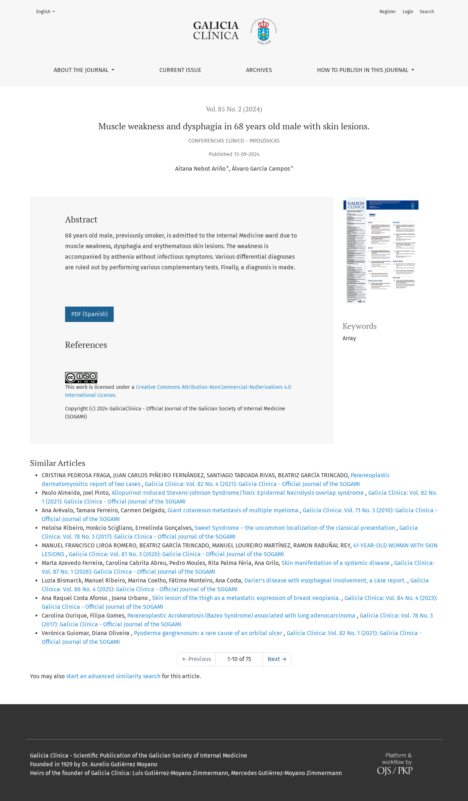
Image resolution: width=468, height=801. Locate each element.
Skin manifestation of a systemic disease (336, 562)
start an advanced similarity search (113, 676)
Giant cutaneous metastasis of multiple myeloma (233, 510)
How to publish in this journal (363, 70)
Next (277, 659)
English (48, 11)
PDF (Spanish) (89, 314)
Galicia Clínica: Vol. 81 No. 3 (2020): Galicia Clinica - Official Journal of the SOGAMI (176, 554)
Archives (259, 70)
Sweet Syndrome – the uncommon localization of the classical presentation (295, 527)
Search (427, 11)
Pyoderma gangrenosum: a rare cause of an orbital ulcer (209, 633)
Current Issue (180, 70)
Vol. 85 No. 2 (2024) (234, 109)
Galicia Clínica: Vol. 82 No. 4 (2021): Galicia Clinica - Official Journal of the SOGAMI (252, 484)
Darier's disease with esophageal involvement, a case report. (325, 580)
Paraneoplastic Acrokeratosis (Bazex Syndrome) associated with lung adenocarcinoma (242, 615)
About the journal (82, 70)
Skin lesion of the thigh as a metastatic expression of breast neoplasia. (246, 598)
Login (408, 11)
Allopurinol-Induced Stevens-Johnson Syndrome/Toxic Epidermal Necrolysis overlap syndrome (238, 492)
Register (388, 11)
